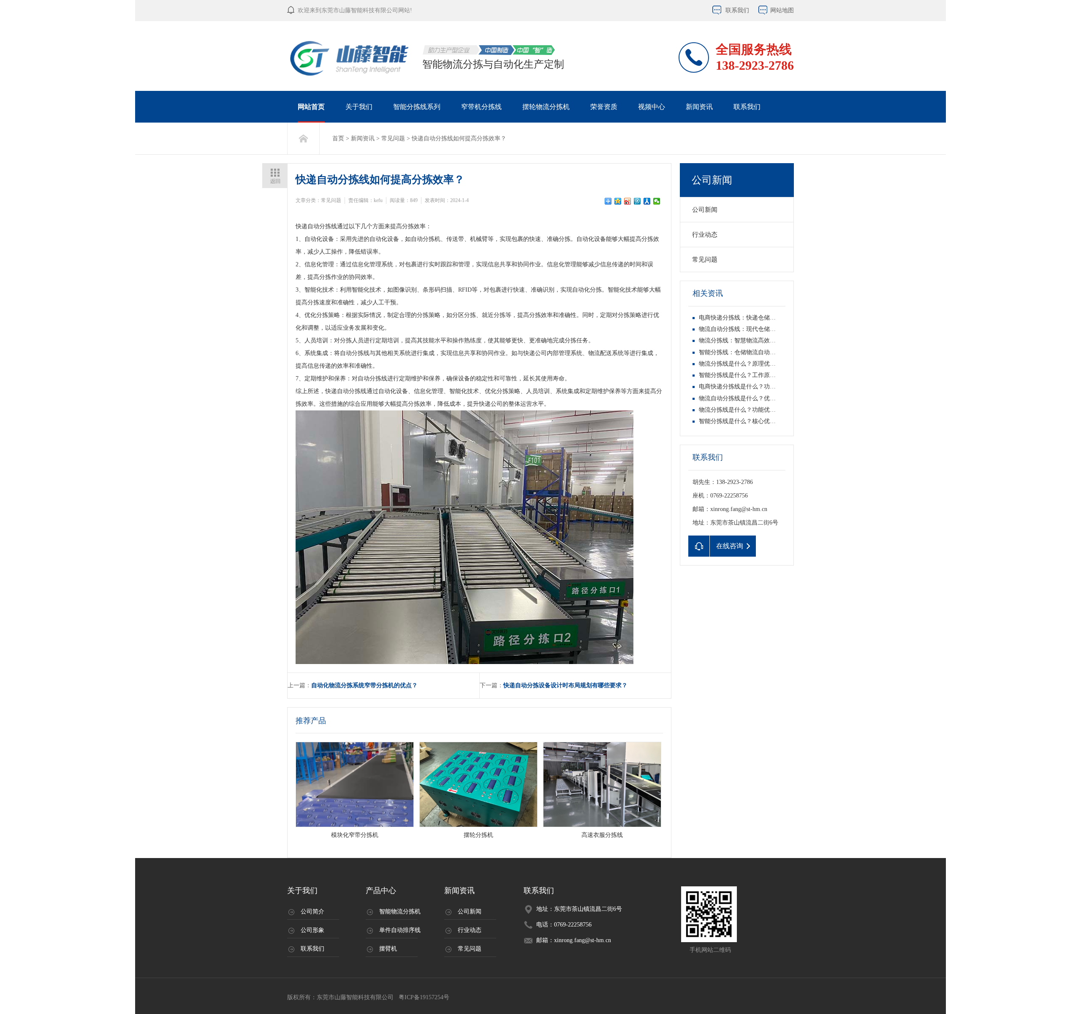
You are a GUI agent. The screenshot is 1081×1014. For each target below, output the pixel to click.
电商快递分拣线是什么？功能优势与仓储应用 (758, 386)
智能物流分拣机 (400, 911)
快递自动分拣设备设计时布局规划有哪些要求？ (565, 685)
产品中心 (381, 890)
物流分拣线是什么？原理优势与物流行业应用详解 (764, 364)
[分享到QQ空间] (618, 201)
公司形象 (312, 930)
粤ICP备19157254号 (423, 997)
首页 (338, 138)
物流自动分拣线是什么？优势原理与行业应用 (758, 398)
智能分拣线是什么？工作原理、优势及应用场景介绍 (767, 375)
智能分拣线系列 (416, 106)
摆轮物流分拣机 (546, 106)
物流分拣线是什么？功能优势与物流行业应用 (758, 410)
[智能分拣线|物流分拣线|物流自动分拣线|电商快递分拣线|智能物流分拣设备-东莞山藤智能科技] (350, 58)
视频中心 (651, 106)
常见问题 (393, 138)
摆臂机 (388, 949)
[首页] (303, 138)
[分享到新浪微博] (627, 201)
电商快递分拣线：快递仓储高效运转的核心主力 (761, 317)
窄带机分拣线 (481, 106)
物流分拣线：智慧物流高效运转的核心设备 (755, 340)
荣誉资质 (603, 106)
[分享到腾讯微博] (637, 201)
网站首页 (311, 106)
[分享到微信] (656, 201)
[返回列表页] (274, 175)
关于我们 (358, 106)
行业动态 (704, 234)
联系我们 (737, 10)
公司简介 (312, 911)
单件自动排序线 (400, 930)
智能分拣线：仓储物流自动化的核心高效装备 (758, 352)
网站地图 (782, 10)
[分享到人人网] (647, 201)
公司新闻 (712, 180)
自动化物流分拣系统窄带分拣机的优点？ (364, 685)
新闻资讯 (699, 106)
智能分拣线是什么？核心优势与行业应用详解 (758, 421)
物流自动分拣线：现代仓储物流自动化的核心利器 (764, 329)
